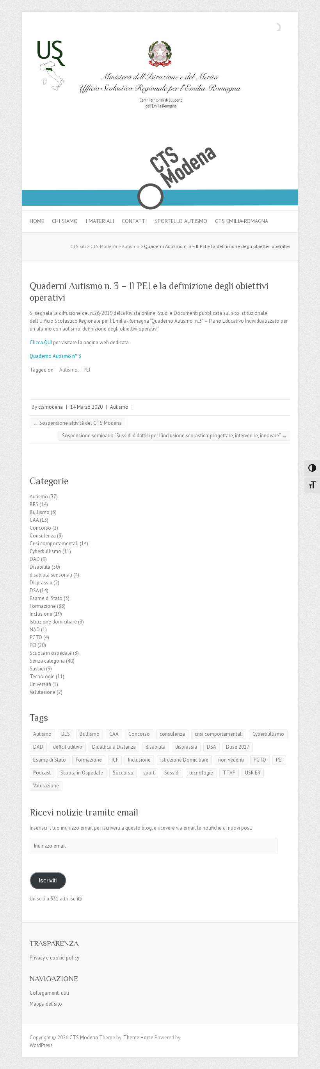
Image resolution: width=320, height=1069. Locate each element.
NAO (35, 629)
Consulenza (43, 535)
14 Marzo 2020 (86, 407)
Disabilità (40, 567)
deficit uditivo (67, 747)
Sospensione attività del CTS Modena (77, 423)
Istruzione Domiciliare (184, 759)
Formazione (43, 606)
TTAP (229, 772)
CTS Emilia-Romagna (241, 221)
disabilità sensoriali (51, 574)
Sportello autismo (181, 221)
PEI (87, 370)
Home (37, 221)
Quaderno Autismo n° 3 (55, 356)
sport (149, 772)
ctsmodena (50, 407)
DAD (35, 559)
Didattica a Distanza (114, 747)
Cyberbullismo (45, 551)
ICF (115, 759)
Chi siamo (65, 221)
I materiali (99, 221)
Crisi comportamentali (54, 543)
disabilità (155, 747)
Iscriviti (48, 880)
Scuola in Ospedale (81, 772)
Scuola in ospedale (51, 653)
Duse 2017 (237, 747)
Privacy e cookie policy (54, 957)
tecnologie (201, 772)
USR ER (252, 772)
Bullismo (40, 512)
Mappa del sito (46, 1004)
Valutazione (42, 692)
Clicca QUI (41, 342)
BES (34, 504)
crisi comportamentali (219, 734)
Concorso (40, 528)
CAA (34, 520)
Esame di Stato (46, 598)
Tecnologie (42, 676)
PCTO (36, 637)
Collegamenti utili (49, 993)
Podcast (42, 772)
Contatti (134, 221)
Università (40, 684)
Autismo (68, 370)
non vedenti (231, 759)
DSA (34, 590)
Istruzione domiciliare (53, 621)
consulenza (172, 734)
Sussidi (37, 668)
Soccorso (123, 772)
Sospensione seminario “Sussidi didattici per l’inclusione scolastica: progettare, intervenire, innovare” (174, 435)
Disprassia (41, 582)
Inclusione (41, 614)
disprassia (186, 747)
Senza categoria (47, 661)
